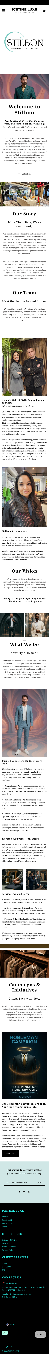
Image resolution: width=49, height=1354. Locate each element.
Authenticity (7, 1223)
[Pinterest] (24, 1192)
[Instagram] (29, 1192)
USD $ (13, 1324)
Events (4, 1226)
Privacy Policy (7, 1250)
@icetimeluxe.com (23, 1294)
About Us (5, 1216)
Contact (5, 1263)
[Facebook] (19, 1192)
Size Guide (6, 1266)
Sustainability (7, 1220)
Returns (5, 1243)
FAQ (3, 1270)
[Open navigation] (5, 10)
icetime (13, 1294)
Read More (10, 1153)
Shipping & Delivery (10, 1240)
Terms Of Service (9, 1246)
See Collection (25, 174)
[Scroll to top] (43, 1347)
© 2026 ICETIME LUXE (10, 1351)
